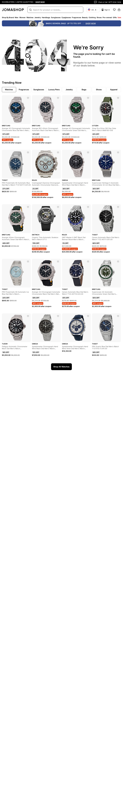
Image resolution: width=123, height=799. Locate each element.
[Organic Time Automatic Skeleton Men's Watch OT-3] (58, 207)
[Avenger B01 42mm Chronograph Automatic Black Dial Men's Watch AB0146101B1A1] (58, 98)
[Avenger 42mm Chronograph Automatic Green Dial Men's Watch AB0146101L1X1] (28, 207)
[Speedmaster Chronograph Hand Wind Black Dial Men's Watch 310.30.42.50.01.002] (58, 316)
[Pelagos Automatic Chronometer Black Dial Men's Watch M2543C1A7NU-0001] (28, 316)
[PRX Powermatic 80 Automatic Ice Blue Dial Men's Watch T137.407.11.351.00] (28, 261)
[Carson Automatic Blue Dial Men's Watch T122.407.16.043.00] (88, 261)
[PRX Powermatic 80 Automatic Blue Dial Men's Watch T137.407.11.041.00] (28, 152)
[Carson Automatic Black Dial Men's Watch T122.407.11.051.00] (118, 207)
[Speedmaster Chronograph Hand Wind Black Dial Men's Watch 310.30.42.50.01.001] (88, 152)
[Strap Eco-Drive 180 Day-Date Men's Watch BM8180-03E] (118, 98)
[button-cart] (119, 9)
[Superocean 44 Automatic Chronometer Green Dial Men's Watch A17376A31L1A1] (118, 261)
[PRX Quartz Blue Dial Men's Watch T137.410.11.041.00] (118, 316)
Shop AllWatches (61, 366)
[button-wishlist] (114, 9)
